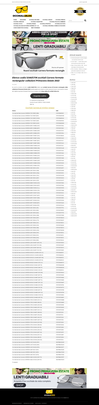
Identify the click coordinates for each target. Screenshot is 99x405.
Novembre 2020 (74, 210)
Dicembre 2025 (73, 97)
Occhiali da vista (60, 23)
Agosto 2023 (73, 149)
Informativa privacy (17, 403)
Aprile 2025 (73, 112)
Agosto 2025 (73, 104)
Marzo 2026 (73, 91)
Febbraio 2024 (73, 138)
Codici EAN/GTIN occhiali (20, 27)
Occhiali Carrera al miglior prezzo (40, 108)
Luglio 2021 (73, 195)
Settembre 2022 (74, 169)
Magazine (23, 19)
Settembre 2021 (74, 191)
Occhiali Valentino (37, 21)
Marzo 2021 (73, 202)
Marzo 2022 (73, 180)
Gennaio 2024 (73, 139)
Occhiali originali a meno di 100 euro (54, 25)
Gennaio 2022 (73, 184)
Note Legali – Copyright (41, 403)
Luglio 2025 (73, 106)
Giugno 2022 (73, 175)
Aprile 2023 (73, 156)
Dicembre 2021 (73, 186)
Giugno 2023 (73, 152)
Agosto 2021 (73, 193)
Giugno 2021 (73, 197)
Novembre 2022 (74, 165)
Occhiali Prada (31, 23)
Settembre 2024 (74, 125)
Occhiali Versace (18, 21)
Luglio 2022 (73, 173)
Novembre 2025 (74, 99)
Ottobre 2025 (73, 101)
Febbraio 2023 (73, 160)
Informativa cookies (28, 403)
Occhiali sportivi (45, 23)
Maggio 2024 (73, 132)
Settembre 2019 (74, 215)
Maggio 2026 (73, 88)
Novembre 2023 (74, 143)
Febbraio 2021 (73, 204)
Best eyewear (35, 27)
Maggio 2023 (73, 154)
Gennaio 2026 (73, 95)
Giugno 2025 (73, 108)
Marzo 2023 (73, 158)
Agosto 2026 (73, 82)
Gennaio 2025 (73, 117)
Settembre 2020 (74, 213)
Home (15, 19)
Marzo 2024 (73, 136)
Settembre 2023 (74, 147)
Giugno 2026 (73, 86)
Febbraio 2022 (73, 182)
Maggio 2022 (73, 176)
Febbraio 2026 (73, 93)
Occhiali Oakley (47, 19)
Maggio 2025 (73, 110)
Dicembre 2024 (74, 119)
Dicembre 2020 (73, 208)
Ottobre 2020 (73, 212)
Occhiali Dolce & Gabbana (57, 21)
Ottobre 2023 (73, 145)
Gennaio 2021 (73, 206)
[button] (85, 20)
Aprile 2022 (73, 178)
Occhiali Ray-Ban (34, 19)
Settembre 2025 (74, 102)
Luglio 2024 (73, 128)
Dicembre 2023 (73, 141)
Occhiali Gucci (17, 23)
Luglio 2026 (73, 84)
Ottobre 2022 (73, 167)
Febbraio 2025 (73, 115)
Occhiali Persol (60, 19)
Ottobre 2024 (73, 123)
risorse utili (16, 362)
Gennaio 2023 (73, 162)
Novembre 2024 (74, 121)
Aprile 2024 (73, 134)
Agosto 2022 (73, 171)
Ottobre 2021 (73, 189)
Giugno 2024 (73, 130)
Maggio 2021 (73, 199)
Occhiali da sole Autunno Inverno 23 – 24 (26, 25)
